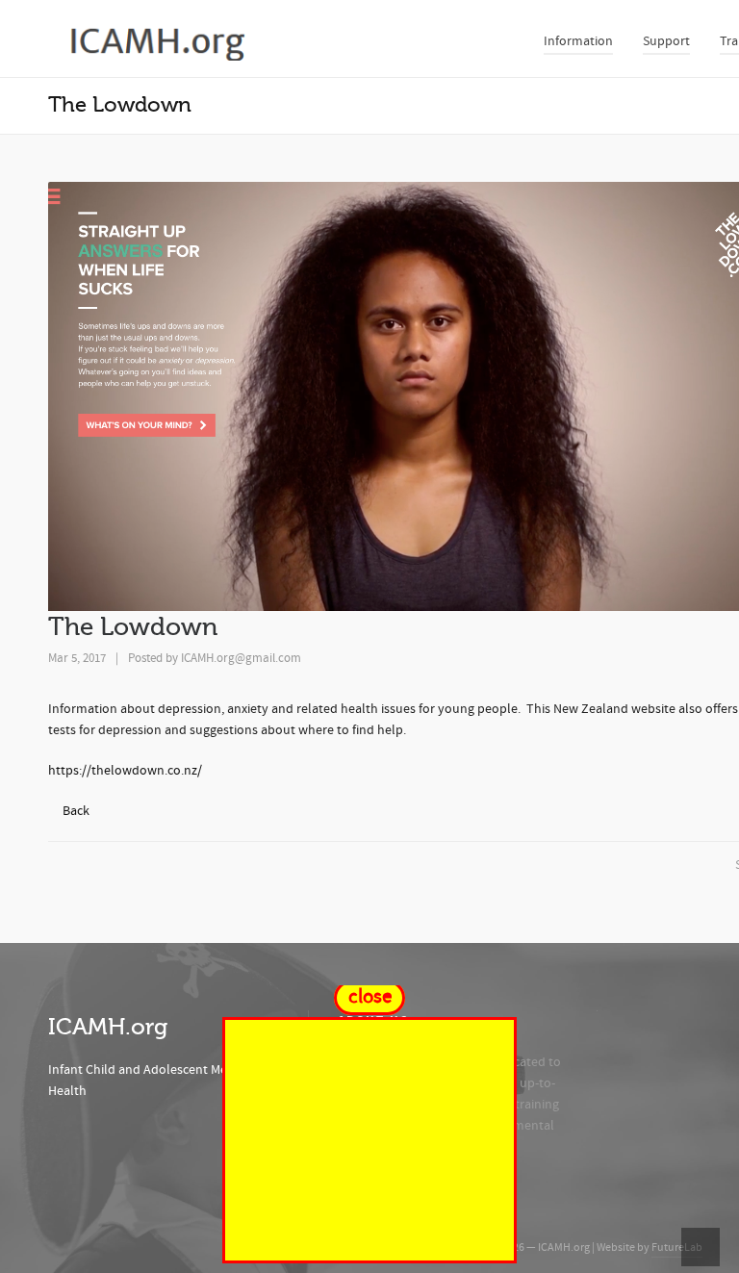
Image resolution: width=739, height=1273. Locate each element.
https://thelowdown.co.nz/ (125, 770)
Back (76, 811)
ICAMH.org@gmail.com (241, 658)
